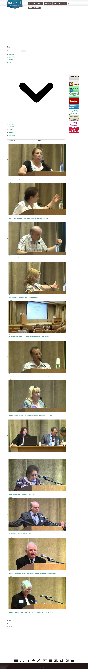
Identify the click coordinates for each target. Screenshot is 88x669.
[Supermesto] (74, 106)
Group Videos (12, 57)
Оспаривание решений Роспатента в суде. (20, 533)
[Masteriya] (74, 100)
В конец (10, 626)
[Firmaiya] (74, 129)
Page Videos (11, 54)
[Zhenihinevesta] (74, 123)
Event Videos (11, 56)
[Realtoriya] (74, 112)
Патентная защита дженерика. (17, 179)
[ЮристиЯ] (15, 5)
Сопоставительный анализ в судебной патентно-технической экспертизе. (28, 257)
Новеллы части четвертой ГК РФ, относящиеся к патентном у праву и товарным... (31, 415)
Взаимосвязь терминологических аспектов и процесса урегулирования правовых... (31, 376)
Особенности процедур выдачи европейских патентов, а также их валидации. (30, 336)
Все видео (11, 59)
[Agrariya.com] (74, 83)
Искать (23, 51)
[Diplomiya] (74, 89)
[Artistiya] (74, 77)
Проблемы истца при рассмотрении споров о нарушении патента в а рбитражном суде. (32, 573)
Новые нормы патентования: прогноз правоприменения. (24, 455)
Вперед (10, 625)
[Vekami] (74, 118)
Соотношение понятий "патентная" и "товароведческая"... (24, 297)
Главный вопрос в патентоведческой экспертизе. (22, 494)
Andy (11, 182)
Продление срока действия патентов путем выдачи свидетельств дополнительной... (31, 612)
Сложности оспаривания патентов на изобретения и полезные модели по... (29, 218)
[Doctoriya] (74, 94)
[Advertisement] (44, 21)
